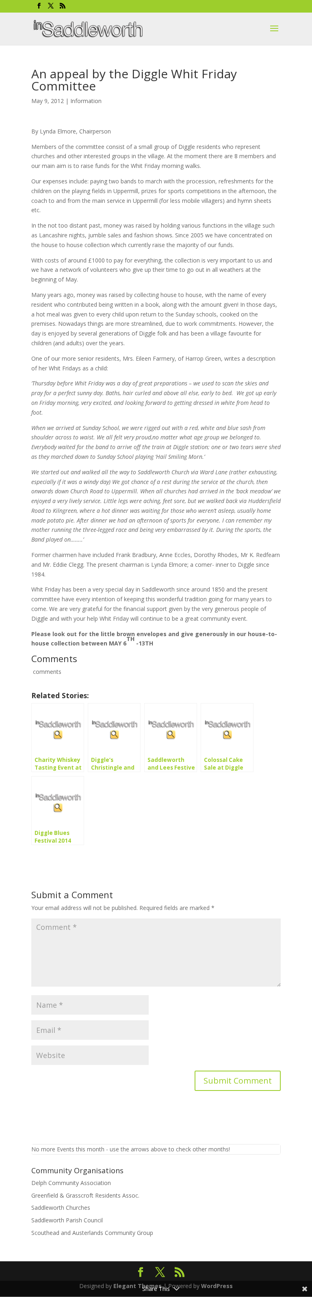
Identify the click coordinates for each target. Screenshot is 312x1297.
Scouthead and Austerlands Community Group (92, 1233)
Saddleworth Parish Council (67, 1220)
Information (86, 101)
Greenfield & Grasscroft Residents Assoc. (85, 1195)
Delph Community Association (71, 1183)
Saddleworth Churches (60, 1207)
